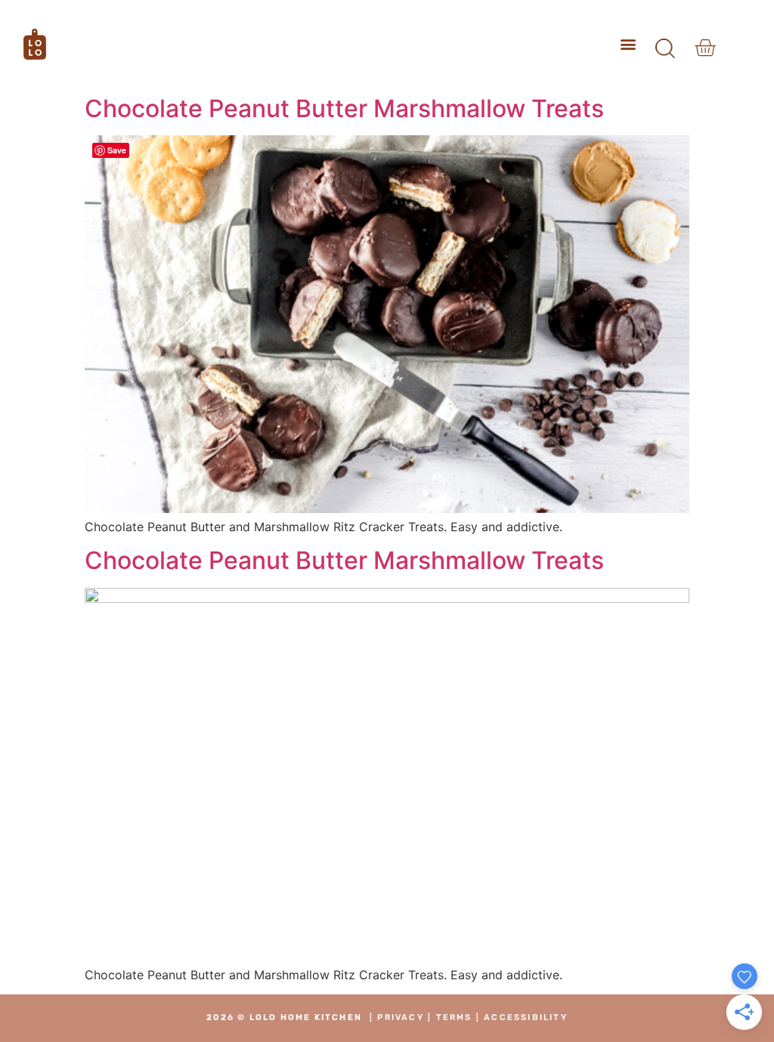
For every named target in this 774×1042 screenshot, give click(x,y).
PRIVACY (400, 1017)
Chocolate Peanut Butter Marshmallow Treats (344, 108)
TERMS (454, 1017)
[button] (628, 44)
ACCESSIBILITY (526, 1017)
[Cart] (705, 48)
